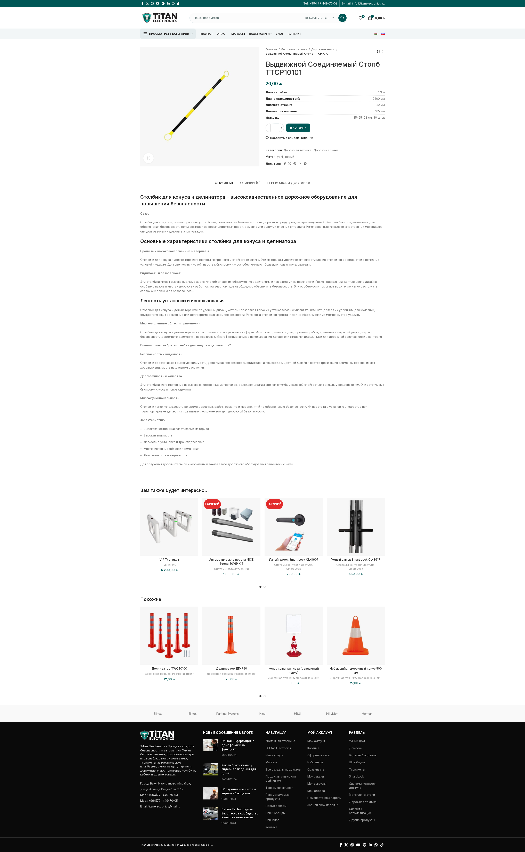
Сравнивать (315, 769)
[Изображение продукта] (231, 527)
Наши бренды (275, 813)
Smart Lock (293, 568)
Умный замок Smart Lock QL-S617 (355, 559)
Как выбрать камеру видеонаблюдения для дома (239, 769)
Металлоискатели (362, 794)
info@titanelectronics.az (368, 3)
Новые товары (276, 805)
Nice (262, 713)
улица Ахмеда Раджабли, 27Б (161, 789)
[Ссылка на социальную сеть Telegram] (305, 163)
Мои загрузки (316, 783)
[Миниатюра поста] (210, 748)
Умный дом (357, 741)
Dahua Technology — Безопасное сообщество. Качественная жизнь (240, 813)
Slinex (158, 713)
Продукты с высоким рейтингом (281, 778)
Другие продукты (362, 820)
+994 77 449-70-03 (323, 3)
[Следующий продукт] (383, 51)
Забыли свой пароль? (322, 805)
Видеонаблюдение (363, 755)
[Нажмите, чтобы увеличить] (148, 158)
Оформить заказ (319, 755)
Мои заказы (315, 776)
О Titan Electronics (278, 748)
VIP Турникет (169, 559)
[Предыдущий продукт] (374, 51)
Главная (272, 49)
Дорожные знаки (323, 49)
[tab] (224, 181)
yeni (280, 156)
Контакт (271, 827)
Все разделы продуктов (283, 769)
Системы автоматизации (231, 568)
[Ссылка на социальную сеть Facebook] (142, 3)
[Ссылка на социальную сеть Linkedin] (168, 3)
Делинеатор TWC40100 (169, 668)
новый (289, 156)
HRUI (297, 713)
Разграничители (183, 673)
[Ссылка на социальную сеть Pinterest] (163, 3)
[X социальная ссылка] (147, 3)
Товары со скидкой (279, 787)
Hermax (367, 713)
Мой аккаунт (316, 741)
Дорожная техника (294, 49)
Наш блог (272, 820)
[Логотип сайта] (159, 17)
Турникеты (169, 564)
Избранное (315, 762)
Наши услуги (274, 755)
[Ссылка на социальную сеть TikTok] (178, 3)
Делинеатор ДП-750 (231, 668)
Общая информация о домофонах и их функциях (237, 745)
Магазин (271, 762)
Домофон (356, 748)
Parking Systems (227, 713)
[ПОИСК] (342, 18)
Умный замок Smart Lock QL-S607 (293, 559)
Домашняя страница (280, 741)
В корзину (298, 127)
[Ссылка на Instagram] (152, 3)
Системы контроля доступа (293, 564)
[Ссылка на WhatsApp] (173, 3)
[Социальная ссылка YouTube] (158, 3)
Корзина (313, 748)
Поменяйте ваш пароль (324, 797)
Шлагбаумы (357, 762)
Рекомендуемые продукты (278, 796)
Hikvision (332, 713)
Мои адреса (316, 790)
